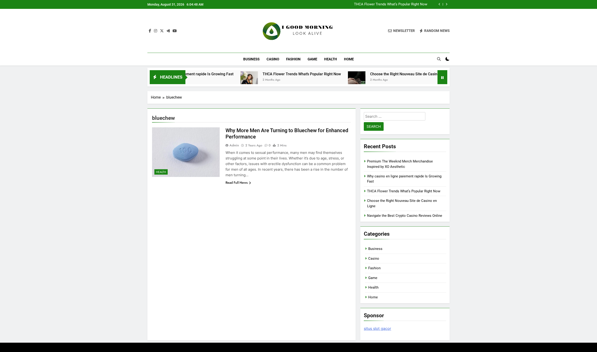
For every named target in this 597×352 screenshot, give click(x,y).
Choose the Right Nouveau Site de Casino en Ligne (399, 74)
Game (312, 59)
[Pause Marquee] (442, 77)
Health (330, 59)
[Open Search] (439, 59)
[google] (168, 31)
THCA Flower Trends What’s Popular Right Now (390, 4)
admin (234, 145)
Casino (273, 59)
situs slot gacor (377, 328)
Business (251, 59)
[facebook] (150, 31)
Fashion (293, 59)
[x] (162, 31)
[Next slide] (446, 4)
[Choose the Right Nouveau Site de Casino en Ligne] (343, 80)
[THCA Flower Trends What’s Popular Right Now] (236, 80)
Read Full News (237, 182)
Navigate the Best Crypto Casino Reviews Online (404, 216)
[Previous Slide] (439, 4)
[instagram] (156, 31)
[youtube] (174, 31)
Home (349, 59)
